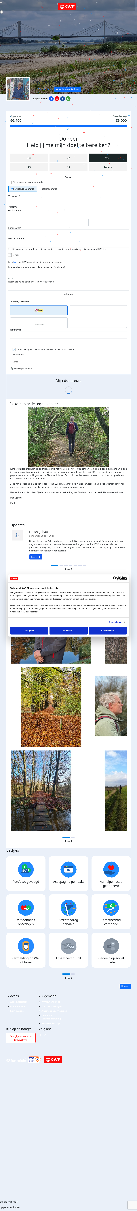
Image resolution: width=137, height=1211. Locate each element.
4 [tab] (70, 565)
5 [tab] (75, 565)
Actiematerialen (18, 1001)
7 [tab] (84, 565)
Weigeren (29, 630)
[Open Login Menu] (1, 12)
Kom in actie (17, 1010)
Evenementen (17, 1006)
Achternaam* (15, 210)
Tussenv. (12, 206)
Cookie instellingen (51, 1006)
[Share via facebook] (51, 98)
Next (128, 713)
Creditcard (39, 324)
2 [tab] (61, 565)
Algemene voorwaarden (54, 1010)
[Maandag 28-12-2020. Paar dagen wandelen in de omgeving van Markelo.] (51, 790)
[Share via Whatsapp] (68, 98)
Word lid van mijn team (67, 89)
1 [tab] (54, 565)
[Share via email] (57, 98)
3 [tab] (66, 565)
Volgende (68, 294)
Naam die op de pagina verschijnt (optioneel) (31, 281)
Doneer (125, 986)
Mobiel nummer (16, 238)
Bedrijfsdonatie (49, 188)
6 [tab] (80, 565)
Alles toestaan (107, 630)
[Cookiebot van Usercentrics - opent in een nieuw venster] (115, 578)
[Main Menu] (1, 2)
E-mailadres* (14, 227)
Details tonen (115, 622)
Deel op (34, 557)
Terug (15, 362)
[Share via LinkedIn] (62, 98)
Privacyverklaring (50, 1001)
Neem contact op (50, 1023)
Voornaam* (14, 196)
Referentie (15, 329)
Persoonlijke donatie (23, 188)
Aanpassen (67, 630)
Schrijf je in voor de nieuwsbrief (21, 1037)
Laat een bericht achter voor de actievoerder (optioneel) (36, 267)
